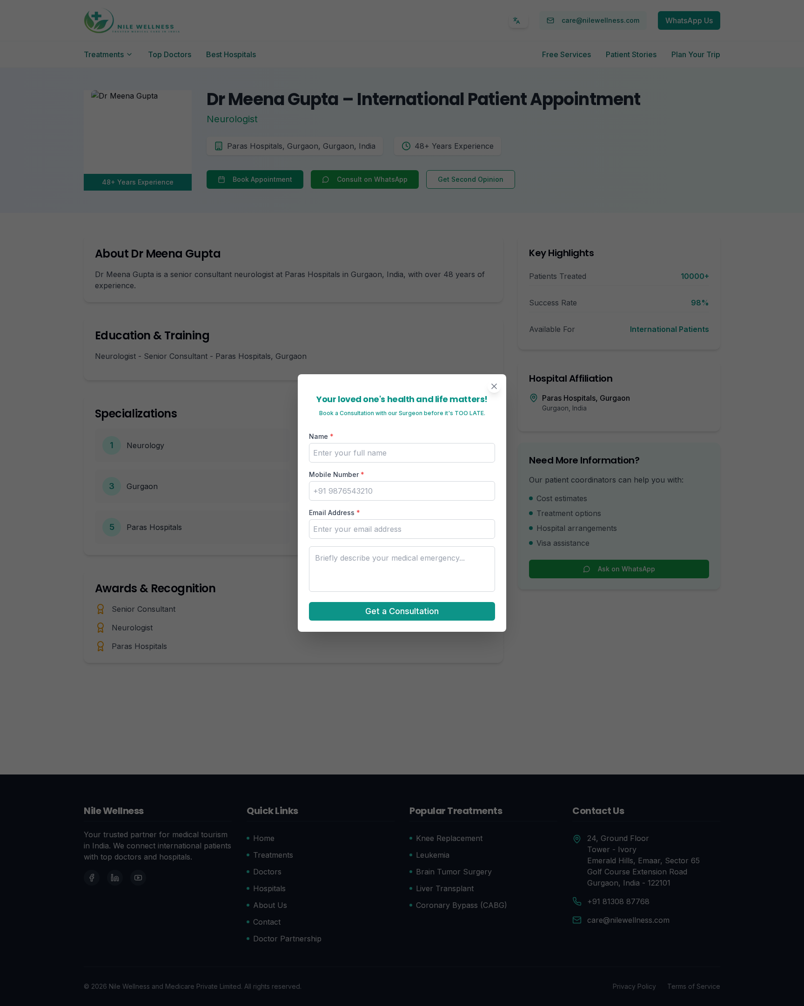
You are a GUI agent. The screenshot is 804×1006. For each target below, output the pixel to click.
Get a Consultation (402, 611)
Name (321, 436)
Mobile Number (336, 474)
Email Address (334, 512)
